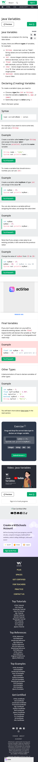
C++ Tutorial (19, 625)
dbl (24, 447)
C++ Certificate (19, 716)
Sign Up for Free (10, 551)
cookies (15, 753)
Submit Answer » (19, 455)
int (29, 447)
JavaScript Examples (18, 671)
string (18, 447)
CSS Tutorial (19, 607)
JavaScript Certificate (19, 703)
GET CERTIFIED (19, 579)
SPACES (19, 574)
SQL (32, 7)
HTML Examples (18, 668)
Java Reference (18, 654)
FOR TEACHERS (19, 584)
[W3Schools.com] (19, 565)
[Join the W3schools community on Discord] (18, 513)
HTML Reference (18, 636)
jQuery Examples (18, 689)
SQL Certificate (19, 706)
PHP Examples (18, 683)
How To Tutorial (19, 611)
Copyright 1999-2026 (13, 756)
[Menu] (2, 7)
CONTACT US (19, 594)
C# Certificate (19, 718)
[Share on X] (31, 34)
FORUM (15, 736)
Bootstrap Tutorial (19, 619)
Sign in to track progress (19, 501)
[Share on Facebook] (34, 34)
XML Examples (18, 687)
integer (11, 447)
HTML (8, 7)
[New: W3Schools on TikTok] (26, 513)
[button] (17, 2)
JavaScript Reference (18, 640)
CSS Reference (18, 638)
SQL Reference (18, 642)
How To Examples (18, 673)
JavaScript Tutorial (19, 609)
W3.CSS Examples (18, 679)
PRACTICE (19, 589)
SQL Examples (18, 675)
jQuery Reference (18, 658)
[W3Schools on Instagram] (24, 513)
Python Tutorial (19, 615)
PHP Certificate (19, 710)
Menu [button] (11, 3)
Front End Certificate (19, 705)
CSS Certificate (19, 701)
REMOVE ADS (19, 314)
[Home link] (3, 2)
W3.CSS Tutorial (19, 617)
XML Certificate (19, 720)
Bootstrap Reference (18, 648)
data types (25, 411)
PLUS (19, 569)
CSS (14, 7)
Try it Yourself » (8, 160)
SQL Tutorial (19, 613)
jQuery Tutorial (19, 627)
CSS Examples (18, 669)
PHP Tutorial (19, 621)
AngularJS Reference (18, 656)
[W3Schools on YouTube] (12, 513)
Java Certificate (19, 714)
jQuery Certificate (19, 712)
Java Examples (18, 685)
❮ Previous (8, 24)
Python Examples (18, 677)
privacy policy (23, 753)
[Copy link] (34, 38)
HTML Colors (18, 652)
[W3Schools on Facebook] (21, 513)
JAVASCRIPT (23, 7)
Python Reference (18, 644)
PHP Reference (18, 650)
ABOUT (21, 736)
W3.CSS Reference (18, 646)
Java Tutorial (19, 623)
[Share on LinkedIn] (31, 38)
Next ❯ (31, 24)
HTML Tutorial (19, 605)
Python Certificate (19, 708)
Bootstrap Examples (18, 681)
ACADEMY (18, 739)
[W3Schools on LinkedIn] (15, 513)
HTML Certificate (19, 699)
